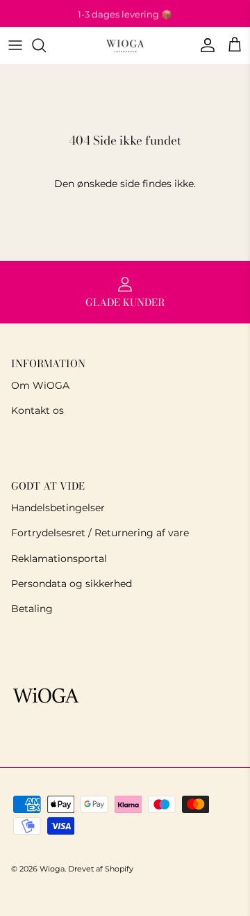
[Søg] (46, 45)
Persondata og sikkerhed (71, 583)
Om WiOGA (40, 385)
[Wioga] (125, 45)
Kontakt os (37, 410)
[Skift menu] (15, 45)
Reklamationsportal (59, 558)
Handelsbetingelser (58, 507)
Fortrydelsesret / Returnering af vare (100, 533)
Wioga (52, 869)
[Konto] (204, 45)
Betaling (32, 608)
